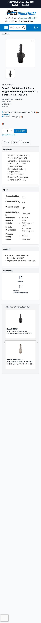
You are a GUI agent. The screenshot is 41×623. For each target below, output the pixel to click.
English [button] (15, 5)
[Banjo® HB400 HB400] (32, 41)
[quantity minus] (3, 131)
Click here (6, 114)
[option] (10, 74)
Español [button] (25, 5)
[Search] (23, 27)
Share (27, 142)
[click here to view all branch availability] (21, 117)
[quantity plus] (11, 131)
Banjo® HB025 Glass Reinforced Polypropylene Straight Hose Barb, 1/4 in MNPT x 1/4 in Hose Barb (19, 332)
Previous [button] (4, 342)
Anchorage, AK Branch (27, 18)
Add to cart (20, 131)
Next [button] (37, 342)
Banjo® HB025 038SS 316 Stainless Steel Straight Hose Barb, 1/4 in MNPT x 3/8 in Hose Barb (19, 363)
